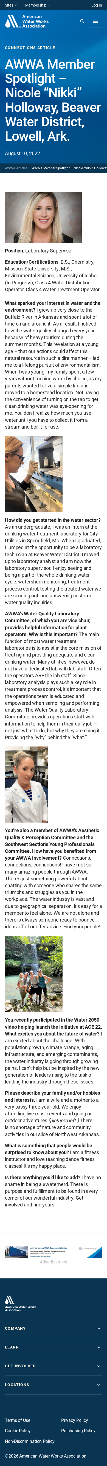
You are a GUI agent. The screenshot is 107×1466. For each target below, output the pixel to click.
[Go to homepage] (20, 1303)
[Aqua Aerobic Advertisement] (53, 1252)
